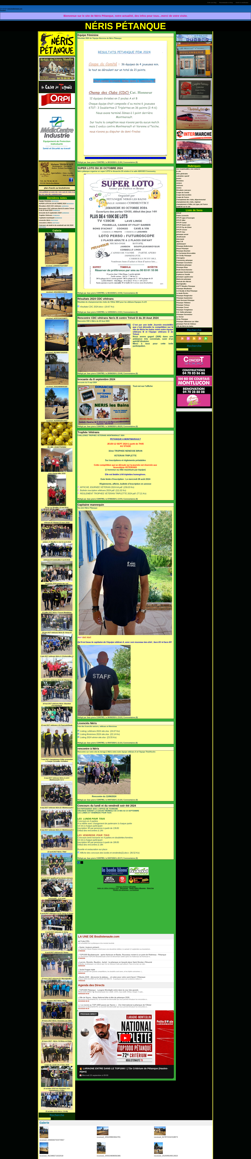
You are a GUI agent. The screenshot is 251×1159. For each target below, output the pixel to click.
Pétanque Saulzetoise (184, 298)
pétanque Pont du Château (186, 324)
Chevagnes (180, 258)
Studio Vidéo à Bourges (137, 888)
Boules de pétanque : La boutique (126, 890)
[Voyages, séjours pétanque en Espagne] (139, 876)
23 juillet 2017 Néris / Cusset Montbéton (57, 612)
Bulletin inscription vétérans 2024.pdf (97, 490)
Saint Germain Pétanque (185, 300)
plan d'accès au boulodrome (57, 188)
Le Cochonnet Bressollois (186, 253)
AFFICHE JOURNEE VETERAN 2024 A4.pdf (101, 487)
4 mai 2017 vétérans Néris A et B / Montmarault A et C (56, 779)
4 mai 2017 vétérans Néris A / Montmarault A (56, 830)
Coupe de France (182, 197)
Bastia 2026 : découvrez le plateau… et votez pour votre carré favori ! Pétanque (112, 977)
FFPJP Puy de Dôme (184, 227)
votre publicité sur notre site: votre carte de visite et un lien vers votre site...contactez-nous (57, 193)
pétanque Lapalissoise (184, 277)
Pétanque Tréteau (183, 305)
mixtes (178, 188)
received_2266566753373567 (57, 266)
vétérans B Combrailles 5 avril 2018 (56, 560)
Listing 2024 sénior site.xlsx (93, 737)
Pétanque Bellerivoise (184, 246)
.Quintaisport (181, 244)
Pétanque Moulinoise (184, 289)
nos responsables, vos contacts (188, 169)
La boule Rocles (182, 293)
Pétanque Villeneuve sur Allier (187, 321)
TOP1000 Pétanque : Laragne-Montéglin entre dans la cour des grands (108, 990)
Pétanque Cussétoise (184, 263)
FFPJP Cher (180, 232)
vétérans (179, 185)
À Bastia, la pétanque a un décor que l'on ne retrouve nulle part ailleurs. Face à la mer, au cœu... (112, 964)
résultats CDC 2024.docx (91, 307)
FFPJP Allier (181, 220)
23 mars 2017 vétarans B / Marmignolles (57, 979)
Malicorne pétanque (183, 279)
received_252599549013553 (56, 421)
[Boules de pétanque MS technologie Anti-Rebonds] (114, 876)
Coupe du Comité (182, 192)
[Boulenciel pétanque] (139, 868)
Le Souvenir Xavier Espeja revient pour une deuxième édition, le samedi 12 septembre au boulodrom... (114, 949)
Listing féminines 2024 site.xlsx (94, 734)
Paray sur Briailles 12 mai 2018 (56, 508)
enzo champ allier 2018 (56, 473)
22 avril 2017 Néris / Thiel (56, 852)
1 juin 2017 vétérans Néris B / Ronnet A (56, 680)
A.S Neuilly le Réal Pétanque (186, 291)
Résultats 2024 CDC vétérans (50, 206)
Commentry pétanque (184, 260)
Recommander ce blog (226, 2)
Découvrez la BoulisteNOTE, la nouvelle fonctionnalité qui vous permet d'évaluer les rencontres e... (113, 999)
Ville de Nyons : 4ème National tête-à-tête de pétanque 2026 (104, 997)
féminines (180, 181)
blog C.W (179, 241)
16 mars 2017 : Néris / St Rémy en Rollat (57, 1041)
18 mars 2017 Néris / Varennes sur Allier (57, 1021)
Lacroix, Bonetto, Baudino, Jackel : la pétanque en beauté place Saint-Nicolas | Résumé (115, 962)
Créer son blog (211, 2)
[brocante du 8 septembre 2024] (104, 386)
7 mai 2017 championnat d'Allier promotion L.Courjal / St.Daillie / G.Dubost (57, 760)
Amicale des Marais (183, 281)
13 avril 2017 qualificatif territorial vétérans (57, 878)
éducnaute (180, 239)
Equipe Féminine (45, 201)
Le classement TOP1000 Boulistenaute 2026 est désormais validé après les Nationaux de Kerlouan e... (114, 957)
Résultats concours (183, 190)
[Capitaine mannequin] (125, 511)
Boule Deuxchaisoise (184, 270)
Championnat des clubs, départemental (191, 200)
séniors (179, 183)
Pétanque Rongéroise (184, 296)
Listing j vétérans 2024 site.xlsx (94, 731)
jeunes (178, 178)
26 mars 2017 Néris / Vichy (57, 1001)
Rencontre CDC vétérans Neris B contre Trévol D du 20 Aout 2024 (118, 317)
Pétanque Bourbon (183, 251)
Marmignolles (181, 284)
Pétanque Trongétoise (184, 310)
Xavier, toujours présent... (90, 947)
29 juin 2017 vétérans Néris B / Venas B (57, 633)
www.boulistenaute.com (14, 8)
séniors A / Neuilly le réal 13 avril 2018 (57, 542)
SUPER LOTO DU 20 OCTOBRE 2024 (52, 203)
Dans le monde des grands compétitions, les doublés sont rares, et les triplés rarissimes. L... (110, 971)
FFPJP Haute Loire (183, 225)
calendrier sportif (182, 176)
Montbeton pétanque (184, 265)
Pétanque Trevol (182, 307)
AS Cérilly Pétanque (183, 256)
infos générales (182, 174)
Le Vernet (180, 317)
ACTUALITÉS (83, 941)
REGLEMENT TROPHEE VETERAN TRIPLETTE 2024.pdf (108, 493)
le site (178, 171)
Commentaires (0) (130, 162)
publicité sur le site (183, 207)
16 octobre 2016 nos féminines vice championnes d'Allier (57, 1089)
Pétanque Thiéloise (183, 303)
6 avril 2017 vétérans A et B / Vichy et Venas (56, 913)
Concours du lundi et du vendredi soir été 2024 (56, 225)
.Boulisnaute (181, 237)
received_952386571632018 (56, 352)
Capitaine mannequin (47, 218)
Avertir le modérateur (242, 2)
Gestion (2, 10)
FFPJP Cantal (181, 223)
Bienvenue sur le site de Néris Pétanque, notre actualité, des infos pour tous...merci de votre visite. (126, 15)
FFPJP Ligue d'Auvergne (185, 218)
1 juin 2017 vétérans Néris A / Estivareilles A (56, 656)
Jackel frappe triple (87, 970)
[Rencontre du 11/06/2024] (104, 755)
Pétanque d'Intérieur (126, 886)
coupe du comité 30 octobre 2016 (56, 1065)
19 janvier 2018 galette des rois (56, 584)
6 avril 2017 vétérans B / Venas (56, 952)
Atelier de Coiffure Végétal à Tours (108, 888)
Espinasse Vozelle (183, 274)
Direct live (150, 888)
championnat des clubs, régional (188, 202)
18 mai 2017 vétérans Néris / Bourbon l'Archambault (57, 704)
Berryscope (124, 888)
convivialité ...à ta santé (56, 898)
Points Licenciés (182, 216)
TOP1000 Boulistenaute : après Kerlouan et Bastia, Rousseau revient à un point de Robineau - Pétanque (122, 955)
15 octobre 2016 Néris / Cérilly (56, 1111)
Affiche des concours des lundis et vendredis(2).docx (104, 853)
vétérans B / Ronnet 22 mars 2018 (56, 523)
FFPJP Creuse (181, 230)
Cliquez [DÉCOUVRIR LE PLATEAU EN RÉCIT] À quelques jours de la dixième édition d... (110, 979)
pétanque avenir (182, 234)
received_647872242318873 (56, 318)
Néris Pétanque (125, 26)
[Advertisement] (125, 915)
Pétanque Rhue (182, 267)
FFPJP (178, 213)
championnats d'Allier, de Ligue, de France (192, 204)
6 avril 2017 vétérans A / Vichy (56, 932)
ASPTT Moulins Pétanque (185, 286)
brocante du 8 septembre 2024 (50, 213)
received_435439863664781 (56, 292)
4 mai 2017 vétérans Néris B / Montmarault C (56, 808)
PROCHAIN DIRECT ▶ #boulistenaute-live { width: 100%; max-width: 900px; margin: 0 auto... (111, 992)
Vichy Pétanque (182, 319)
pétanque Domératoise (184, 272)
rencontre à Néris (45, 223)
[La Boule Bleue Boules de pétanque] (115, 868)
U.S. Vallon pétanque (184, 312)
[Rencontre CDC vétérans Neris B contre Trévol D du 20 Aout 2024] (104, 324)
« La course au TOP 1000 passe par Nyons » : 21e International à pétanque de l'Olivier (115, 1005)
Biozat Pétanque (182, 248)
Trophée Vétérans (45, 215)
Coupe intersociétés (183, 195)
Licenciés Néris (44, 220)
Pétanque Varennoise (184, 314)
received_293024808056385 (56, 387)
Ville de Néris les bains (184, 326)
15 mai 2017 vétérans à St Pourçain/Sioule (56, 725)
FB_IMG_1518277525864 (56, 447)
